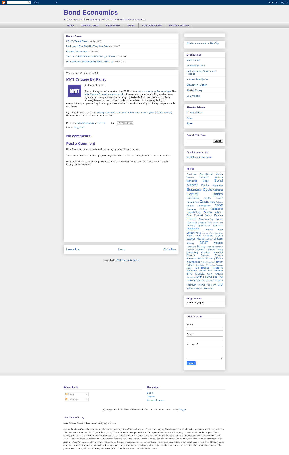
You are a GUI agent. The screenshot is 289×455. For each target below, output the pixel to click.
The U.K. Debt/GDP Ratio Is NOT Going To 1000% (91, 56)
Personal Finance (179, 25)
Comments (73, 399)
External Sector (203, 215)
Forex (219, 219)
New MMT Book (90, 25)
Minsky (190, 243)
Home (70, 25)
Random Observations (77, 51)
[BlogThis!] (122, 123)
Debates (219, 202)
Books (131, 25)
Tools (209, 285)
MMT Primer (193, 60)
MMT (82, 127)
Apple (190, 123)
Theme (201, 284)
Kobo (189, 118)
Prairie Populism (207, 262)
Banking (192, 180)
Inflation (193, 229)
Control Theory (213, 198)
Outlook (200, 249)
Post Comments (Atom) (127, 260)
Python (190, 265)
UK (214, 284)
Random (219, 265)
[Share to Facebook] (128, 123)
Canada (218, 189)
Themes (151, 396)
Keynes (219, 236)
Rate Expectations (198, 267)
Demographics (205, 206)
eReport (219, 212)
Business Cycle (199, 189)
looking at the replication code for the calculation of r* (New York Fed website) (134, 112)
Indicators (218, 225)
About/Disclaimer (152, 25)
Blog (76, 127)
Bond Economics (91, 12)
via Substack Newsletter (199, 157)
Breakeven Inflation (197, 84)
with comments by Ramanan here (154, 91)
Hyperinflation (204, 225)
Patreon (211, 249)
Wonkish (208, 288)
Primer (218, 261)
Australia (204, 177)
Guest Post (218, 223)
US (220, 284)
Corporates (193, 202)
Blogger (182, 409)
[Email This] (118, 123)
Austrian (218, 177)
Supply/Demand (204, 280)
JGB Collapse (204, 235)
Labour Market (196, 238)
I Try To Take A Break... (77, 41)
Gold (209, 223)
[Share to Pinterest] (131, 123)
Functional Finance (196, 223)
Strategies (191, 277)
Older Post (169, 249)
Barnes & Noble (195, 112)
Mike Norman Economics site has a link (104, 94)
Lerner (209, 239)
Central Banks (205, 194)
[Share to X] (125, 123)
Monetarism (191, 247)
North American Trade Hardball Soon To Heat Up (89, 61)
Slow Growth (215, 273)
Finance (218, 215)
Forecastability (206, 219)
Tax (215, 280)
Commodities (193, 198)
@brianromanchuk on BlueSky (203, 43)
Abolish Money (194, 90)
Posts (70, 394)
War (202, 288)
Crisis (204, 201)
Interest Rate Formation (212, 233)
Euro (189, 215)
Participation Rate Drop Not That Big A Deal (87, 46)
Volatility (196, 288)
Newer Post (73, 249)
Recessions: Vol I (196, 65)
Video (190, 288)
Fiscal (191, 219)
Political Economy (206, 258)
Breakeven (217, 185)
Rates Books (113, 25)
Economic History (197, 209)
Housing (191, 225)
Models (218, 242)
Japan (190, 235)
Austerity (190, 177)
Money (201, 246)
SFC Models (193, 95)
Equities (208, 212)
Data (212, 202)
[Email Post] (112, 123)
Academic (191, 174)
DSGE (219, 205)
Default (190, 205)
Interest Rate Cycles (197, 79)
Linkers (218, 238)
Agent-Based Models (211, 174)
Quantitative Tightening (205, 265)
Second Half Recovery (211, 271)
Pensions (205, 252)
